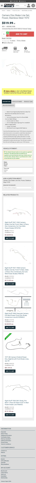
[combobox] (18, 187)
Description (6, 101)
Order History (4, 472)
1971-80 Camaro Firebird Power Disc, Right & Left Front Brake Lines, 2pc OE (17, 359)
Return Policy (4, 433)
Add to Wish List (8, 43)
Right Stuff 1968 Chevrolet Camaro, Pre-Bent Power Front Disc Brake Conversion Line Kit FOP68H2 (17, 315)
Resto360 (3, 432)
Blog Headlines (5, 464)
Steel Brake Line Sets (27, 10)
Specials (3, 462)
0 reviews (12, 40)
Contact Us (23, 1)
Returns (3, 452)
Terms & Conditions (6, 444)
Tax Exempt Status (5, 437)
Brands (3, 459)
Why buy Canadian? (6, 439)
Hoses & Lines (16, 10)
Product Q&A (28, 101)
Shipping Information (6, 435)
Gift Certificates (5, 460)
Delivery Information (6, 440)
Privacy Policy (4, 442)
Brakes (8, 10)
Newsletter (3, 476)
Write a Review (21, 40)
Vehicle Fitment (17, 101)
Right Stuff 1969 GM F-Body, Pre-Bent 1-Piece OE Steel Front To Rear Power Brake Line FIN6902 (17, 402)
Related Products (8, 105)
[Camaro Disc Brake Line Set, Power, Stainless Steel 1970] (18, 69)
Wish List (3, 474)
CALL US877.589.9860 (27, 51)
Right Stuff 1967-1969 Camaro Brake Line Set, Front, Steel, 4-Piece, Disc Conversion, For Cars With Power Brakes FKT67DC (17, 225)
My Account (4, 471)
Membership (4, 477)
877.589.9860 (14, 1)
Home (3, 10)
